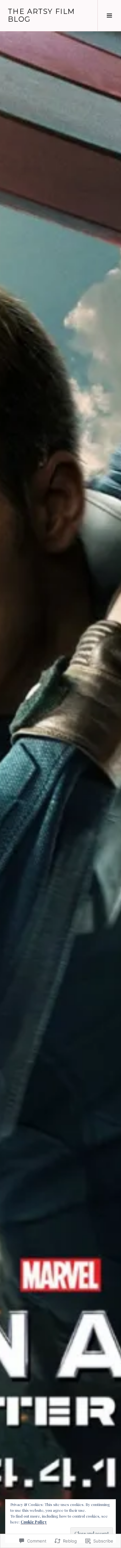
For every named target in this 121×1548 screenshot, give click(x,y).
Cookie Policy (34, 1521)
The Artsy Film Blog (41, 15)
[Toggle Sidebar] (109, 15)
